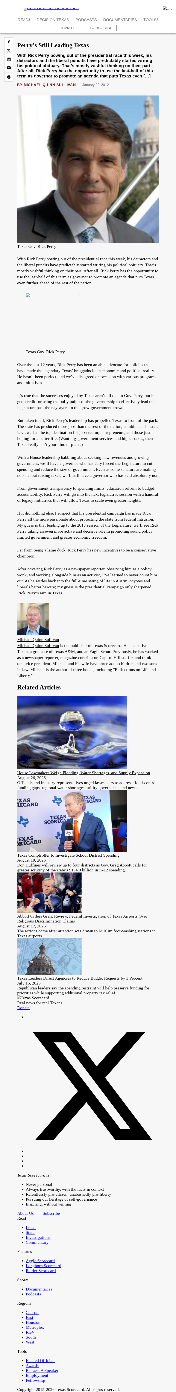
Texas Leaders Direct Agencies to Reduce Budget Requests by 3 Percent (80, 978)
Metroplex (35, 1327)
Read (23, 20)
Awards (32, 1365)
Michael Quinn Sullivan (50, 85)
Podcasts (86, 20)
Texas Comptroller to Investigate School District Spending (68, 855)
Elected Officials (40, 1360)
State (30, 1232)
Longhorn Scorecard (43, 1265)
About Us (25, 1213)
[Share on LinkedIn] (9, 59)
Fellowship (35, 1380)
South (31, 1337)
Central (32, 1312)
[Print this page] (9, 77)
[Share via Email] (9, 68)
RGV (30, 1332)
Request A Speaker (42, 1370)
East (29, 1317)
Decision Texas (53, 20)
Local (31, 1227)
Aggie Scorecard (40, 1260)
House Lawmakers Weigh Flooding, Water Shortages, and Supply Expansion (83, 772)
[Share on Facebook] (9, 42)
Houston (33, 1322)
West (30, 1342)
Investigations (38, 1237)
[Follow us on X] (92, 1151)
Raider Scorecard (41, 1270)
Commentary (37, 1242)
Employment (37, 1375)
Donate (67, 28)
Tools (149, 20)
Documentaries (120, 20)
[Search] (167, 8)
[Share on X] (9, 50)
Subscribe (101, 28)
